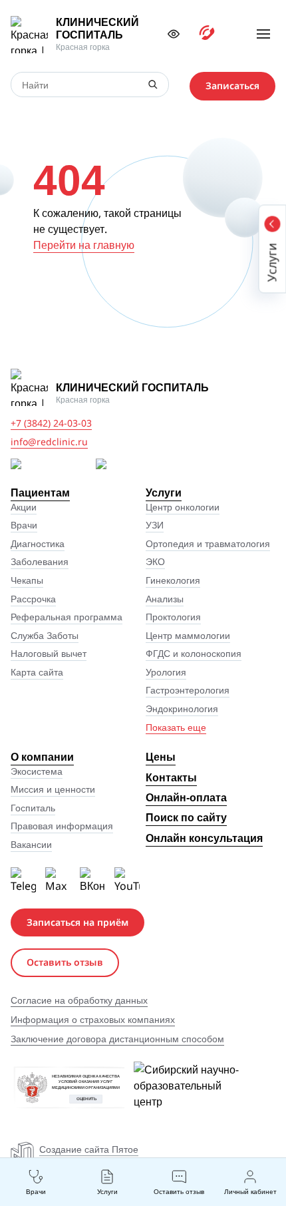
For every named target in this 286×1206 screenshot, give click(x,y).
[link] (75, 34)
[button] (173, 34)
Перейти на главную (83, 245)
